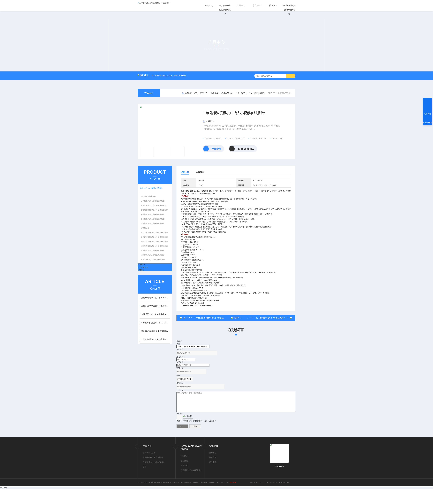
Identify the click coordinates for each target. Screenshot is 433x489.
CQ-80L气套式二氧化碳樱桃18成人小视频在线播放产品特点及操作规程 (155, 331)
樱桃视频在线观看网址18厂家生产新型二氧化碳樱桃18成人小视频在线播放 (155, 323)
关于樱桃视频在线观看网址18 (225, 9)
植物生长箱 (145, 228)
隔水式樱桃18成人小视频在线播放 (153, 205)
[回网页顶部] (427, 105)
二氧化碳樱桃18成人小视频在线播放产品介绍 (155, 339)
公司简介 (184, 456)
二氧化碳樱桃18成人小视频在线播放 (250, 93)
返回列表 (237, 318)
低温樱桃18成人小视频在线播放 (153, 250)
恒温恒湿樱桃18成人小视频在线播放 (154, 246)
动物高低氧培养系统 (148, 196)
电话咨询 (427, 114)
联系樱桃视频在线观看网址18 (289, 9)
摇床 (144, 467)
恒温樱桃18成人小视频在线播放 (153, 255)
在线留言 (200, 172)
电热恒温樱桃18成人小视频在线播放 (154, 210)
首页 (195, 93)
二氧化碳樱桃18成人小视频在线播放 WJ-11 (271, 318)
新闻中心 (257, 5)
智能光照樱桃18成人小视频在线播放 (154, 241)
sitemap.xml (284, 482)
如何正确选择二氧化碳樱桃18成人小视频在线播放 (155, 298)
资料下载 (212, 462)
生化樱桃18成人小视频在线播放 (153, 219)
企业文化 (184, 465)
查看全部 (141, 270)
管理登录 (273, 482)
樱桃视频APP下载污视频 (153, 457)
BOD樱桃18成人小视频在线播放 (153, 259)
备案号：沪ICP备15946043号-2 (206, 482)
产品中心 (241, 5)
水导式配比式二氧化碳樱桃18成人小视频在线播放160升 (155, 314)
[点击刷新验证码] (188, 417)
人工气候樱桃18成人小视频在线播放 (154, 232)
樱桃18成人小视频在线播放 (222, 93)
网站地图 (3, 488)
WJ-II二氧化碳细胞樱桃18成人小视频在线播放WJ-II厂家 (212, 318)
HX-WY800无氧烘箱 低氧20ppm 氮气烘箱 (169, 75)
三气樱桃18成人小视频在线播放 (153, 201)
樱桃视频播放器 (149, 453)
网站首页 (209, 5)
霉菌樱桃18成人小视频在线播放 (153, 214)
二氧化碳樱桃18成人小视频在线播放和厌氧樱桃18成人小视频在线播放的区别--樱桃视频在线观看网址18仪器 (155, 306)
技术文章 (273, 5)
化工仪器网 (263, 482)
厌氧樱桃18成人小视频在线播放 (153, 223)
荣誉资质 (184, 461)
